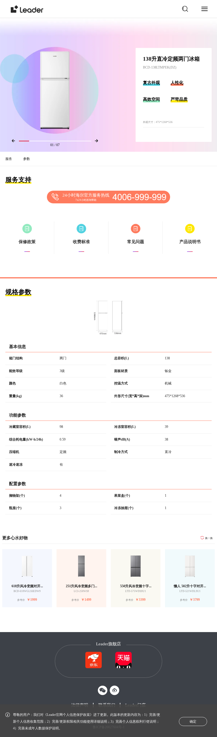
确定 (193, 721)
